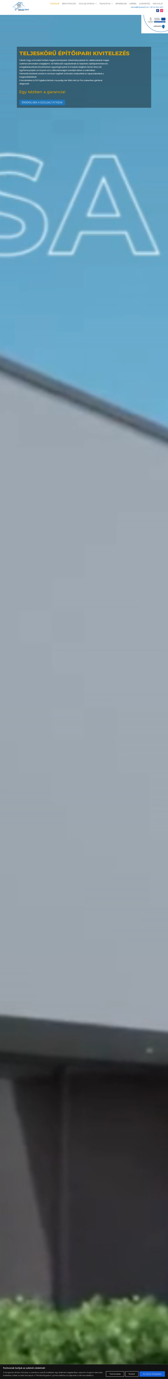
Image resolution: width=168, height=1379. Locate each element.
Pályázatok (105, 4)
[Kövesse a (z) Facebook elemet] (157, 10)
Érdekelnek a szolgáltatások (42, 102)
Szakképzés (144, 4)
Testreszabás (115, 1374)
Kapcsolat (158, 4)
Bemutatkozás (69, 4)
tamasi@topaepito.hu (139, 7)
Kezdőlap (54, 4)
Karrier (133, 4)
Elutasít (132, 1374)
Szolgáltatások (86, 4)
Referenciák (121, 4)
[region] (84, 1371)
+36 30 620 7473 (156, 7)
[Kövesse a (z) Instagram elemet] (161, 10)
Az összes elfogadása (152, 1374)
